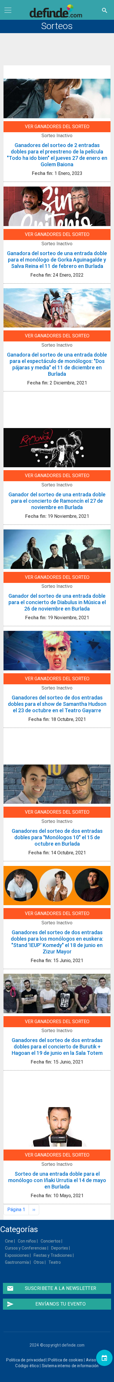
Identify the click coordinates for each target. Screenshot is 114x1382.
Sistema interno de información (70, 1365)
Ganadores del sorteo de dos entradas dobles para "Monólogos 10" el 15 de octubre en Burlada (57, 837)
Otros (39, 1262)
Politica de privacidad (25, 1360)
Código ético (27, 1365)
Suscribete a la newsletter (51, 1288)
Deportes (60, 1248)
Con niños (27, 1241)
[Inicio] (57, 11)
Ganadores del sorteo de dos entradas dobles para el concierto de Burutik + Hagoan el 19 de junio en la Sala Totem (57, 1046)
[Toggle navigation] (8, 10)
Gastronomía (17, 1262)
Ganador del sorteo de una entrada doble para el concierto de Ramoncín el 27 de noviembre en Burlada (57, 500)
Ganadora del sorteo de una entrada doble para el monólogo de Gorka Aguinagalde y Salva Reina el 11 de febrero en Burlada (57, 259)
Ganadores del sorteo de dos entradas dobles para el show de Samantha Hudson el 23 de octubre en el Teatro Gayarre (57, 703)
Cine (9, 1241)
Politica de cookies (65, 1360)
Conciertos (51, 1241)
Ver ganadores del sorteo (57, 126)
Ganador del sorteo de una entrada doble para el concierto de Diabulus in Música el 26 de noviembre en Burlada (57, 602)
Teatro (55, 1262)
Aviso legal (96, 1360)
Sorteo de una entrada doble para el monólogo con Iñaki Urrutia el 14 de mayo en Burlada (57, 1180)
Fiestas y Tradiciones (53, 1255)
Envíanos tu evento (46, 1304)
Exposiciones (17, 1255)
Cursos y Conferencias (26, 1248)
